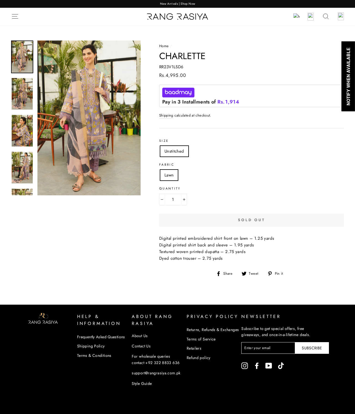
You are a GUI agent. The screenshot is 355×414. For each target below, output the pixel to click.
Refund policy (199, 357)
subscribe (312, 348)
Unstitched (174, 151)
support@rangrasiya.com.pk (156, 373)
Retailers (194, 348)
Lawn (169, 175)
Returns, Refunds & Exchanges (213, 329)
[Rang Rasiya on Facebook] (256, 365)
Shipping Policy (91, 346)
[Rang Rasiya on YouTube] (268, 365)
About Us (140, 336)
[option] (177, 3)
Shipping (166, 115)
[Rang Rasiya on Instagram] (244, 365)
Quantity (170, 188)
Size (164, 140)
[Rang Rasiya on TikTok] (281, 365)
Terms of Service (201, 339)
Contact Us (141, 346)
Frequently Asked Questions (101, 337)
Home (164, 46)
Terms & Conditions (94, 355)
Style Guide (142, 383)
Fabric (166, 164)
